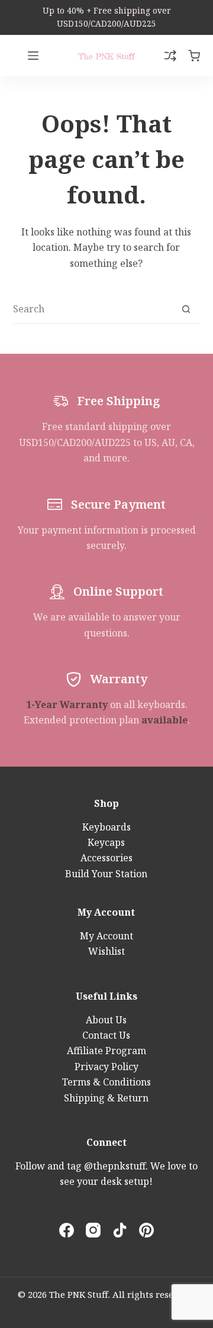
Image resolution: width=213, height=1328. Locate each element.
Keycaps (106, 842)
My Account (106, 935)
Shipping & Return (106, 1097)
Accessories (106, 857)
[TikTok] (119, 1230)
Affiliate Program (106, 1050)
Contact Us (106, 1035)
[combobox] (92, 309)
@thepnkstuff (115, 1165)
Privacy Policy (106, 1066)
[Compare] (170, 56)
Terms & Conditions (106, 1081)
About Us (106, 1019)
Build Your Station (106, 873)
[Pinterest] (146, 1230)
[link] (106, 17)
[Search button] (186, 309)
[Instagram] (93, 1230)
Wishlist (106, 951)
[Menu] (33, 55)
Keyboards (106, 826)
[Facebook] (66, 1230)
